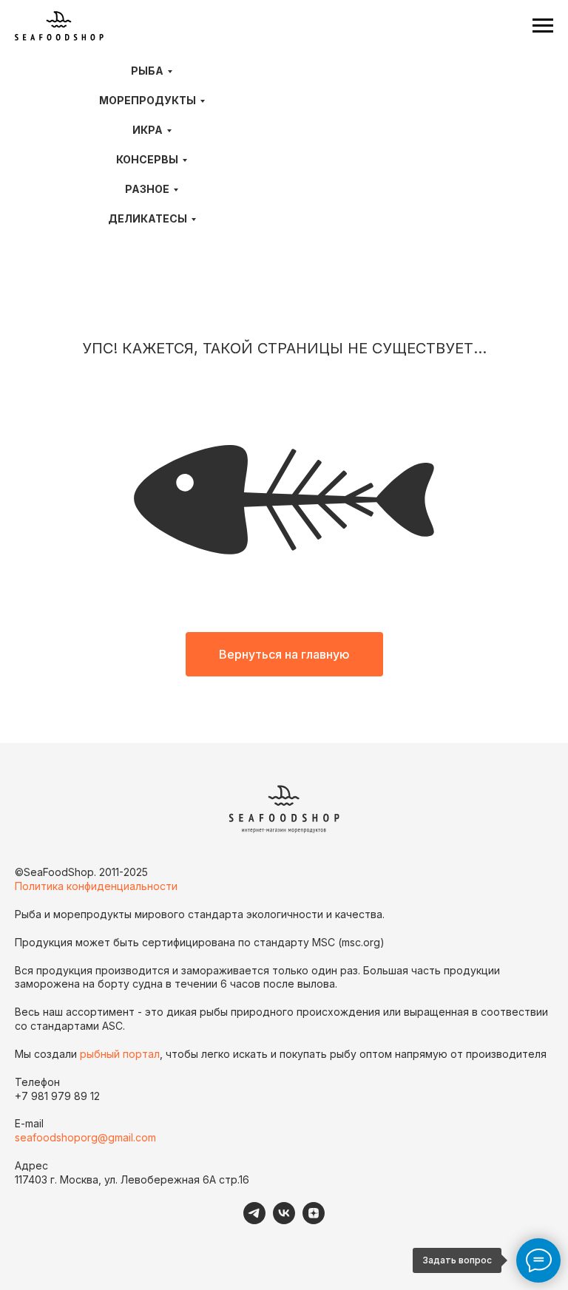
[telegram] (254, 1220)
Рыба (147, 70)
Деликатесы (147, 218)
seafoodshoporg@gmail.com (85, 1137)
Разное (147, 189)
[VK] (284, 1220)
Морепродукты (147, 100)
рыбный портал (120, 1054)
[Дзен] (313, 1220)
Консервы (147, 159)
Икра (147, 129)
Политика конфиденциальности (96, 886)
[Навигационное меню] (542, 25)
